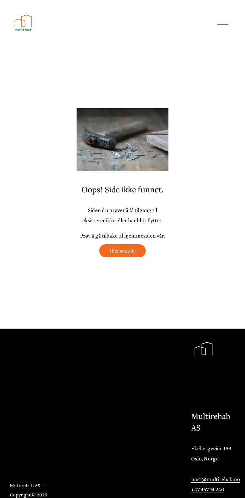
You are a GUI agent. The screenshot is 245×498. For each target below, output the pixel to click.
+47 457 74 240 (207, 489)
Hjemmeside (122, 250)
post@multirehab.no (215, 479)
